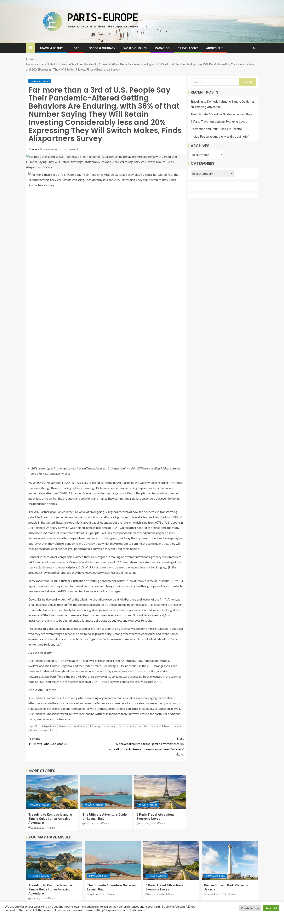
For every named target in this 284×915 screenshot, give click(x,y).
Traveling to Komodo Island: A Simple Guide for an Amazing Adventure (50, 819)
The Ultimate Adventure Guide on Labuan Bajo (221, 114)
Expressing (109, 726)
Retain (33, 730)
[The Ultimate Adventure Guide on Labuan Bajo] (106, 792)
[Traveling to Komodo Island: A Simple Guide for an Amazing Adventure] (52, 792)
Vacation (162, 48)
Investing (131, 726)
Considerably (80, 726)
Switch (53, 730)
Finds (121, 726)
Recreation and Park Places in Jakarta (216, 129)
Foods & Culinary (101, 48)
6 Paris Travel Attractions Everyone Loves (219, 122)
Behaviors (64, 726)
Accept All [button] (271, 908)
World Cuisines (135, 48)
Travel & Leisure (51, 48)
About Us (213, 48)
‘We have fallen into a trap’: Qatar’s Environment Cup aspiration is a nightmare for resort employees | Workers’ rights (146, 746)
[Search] (254, 48)
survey (43, 730)
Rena (34, 149)
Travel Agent (188, 48)
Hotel (75, 48)
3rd (37, 726)
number (143, 726)
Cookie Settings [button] (250, 908)
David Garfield (38, 599)
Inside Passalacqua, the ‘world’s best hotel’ (220, 136)
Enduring (95, 726)
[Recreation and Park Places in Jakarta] (230, 860)
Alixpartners (49, 726)
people (177, 726)
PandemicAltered (160, 726)
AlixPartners (125, 482)
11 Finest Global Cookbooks (47, 741)
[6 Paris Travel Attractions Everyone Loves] (160, 792)
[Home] (30, 48)
